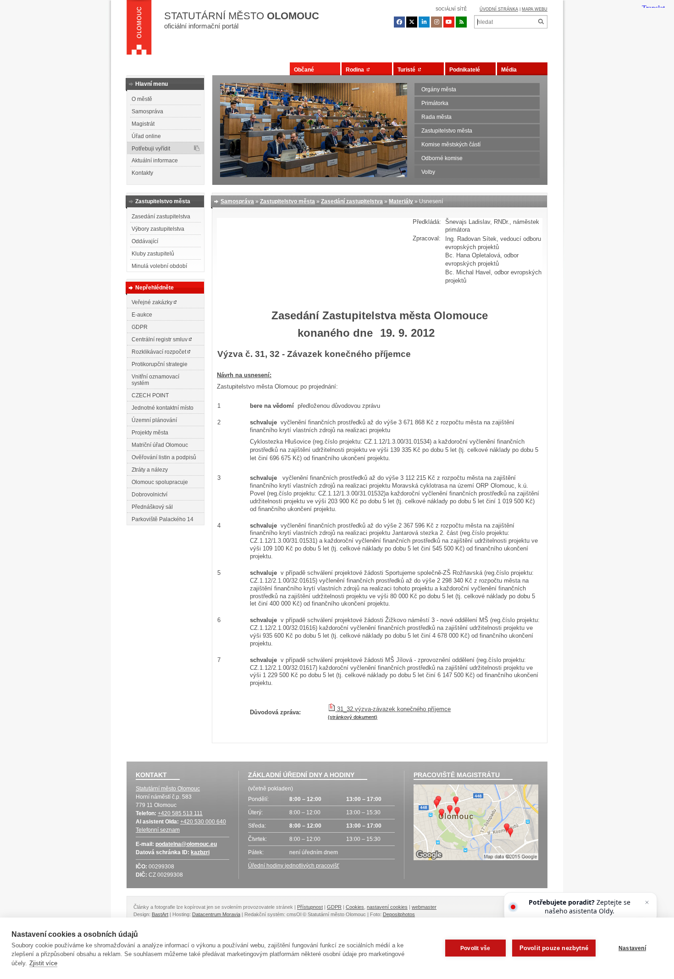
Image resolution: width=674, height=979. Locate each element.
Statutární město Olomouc (168, 788)
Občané (304, 70)
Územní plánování (154, 420)
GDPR (140, 327)
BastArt (160, 914)
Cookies (355, 907)
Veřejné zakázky (153, 302)
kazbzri (200, 852)
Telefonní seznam (158, 830)
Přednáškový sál (152, 507)
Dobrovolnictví (149, 494)
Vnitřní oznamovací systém (155, 379)
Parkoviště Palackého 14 (162, 519)
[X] (411, 22)
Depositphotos (399, 914)
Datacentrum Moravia (216, 914)
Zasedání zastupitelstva (161, 216)
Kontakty (142, 173)
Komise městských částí (451, 144)
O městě (142, 99)
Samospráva (147, 111)
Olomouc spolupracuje (160, 482)
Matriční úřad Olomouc (160, 445)
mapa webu (534, 9)
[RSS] (461, 22)
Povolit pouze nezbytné (553, 948)
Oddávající (145, 241)
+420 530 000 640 (203, 821)
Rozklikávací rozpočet (160, 352)
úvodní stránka (499, 9)
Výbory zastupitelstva (158, 229)
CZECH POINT (150, 395)
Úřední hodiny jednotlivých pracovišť (293, 865)
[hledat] (540, 21)
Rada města (436, 117)
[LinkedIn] (424, 22)
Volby (428, 172)
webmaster (424, 907)
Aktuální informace (155, 160)
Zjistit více (43, 963)
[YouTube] (448, 22)
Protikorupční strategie (160, 364)
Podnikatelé (464, 70)
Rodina (356, 70)
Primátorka (434, 103)
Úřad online (146, 136)
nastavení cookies (387, 907)
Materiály (401, 201)
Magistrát (143, 124)
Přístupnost (310, 907)
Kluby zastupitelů (153, 253)
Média (509, 70)
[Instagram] (436, 22)
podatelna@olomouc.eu (186, 844)
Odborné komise (442, 158)
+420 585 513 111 (180, 813)
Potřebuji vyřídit (151, 148)
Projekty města (150, 432)
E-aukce (142, 315)
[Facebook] (399, 22)
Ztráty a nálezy (150, 470)
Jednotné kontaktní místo (162, 408)
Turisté (408, 70)
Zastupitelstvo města (446, 131)
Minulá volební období (159, 266)
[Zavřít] (647, 902)
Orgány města (438, 89)
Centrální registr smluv (160, 339)
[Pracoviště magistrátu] (476, 823)
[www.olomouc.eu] (139, 30)
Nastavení (632, 948)
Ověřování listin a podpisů (164, 457)
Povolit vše (475, 948)
